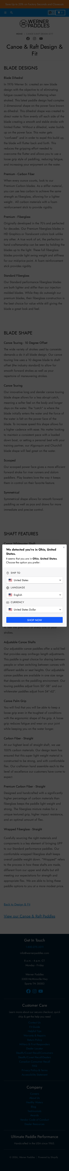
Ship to (15, 573)
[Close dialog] (64, 547)
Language (18, 587)
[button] (34, 580)
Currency (17, 602)
